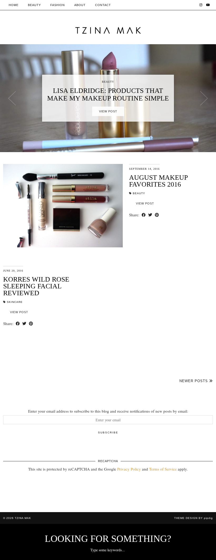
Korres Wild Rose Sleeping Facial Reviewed (36, 286)
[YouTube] (208, 5)
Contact (103, 5)
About (80, 5)
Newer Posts (194, 381)
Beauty (34, 5)
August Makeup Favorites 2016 (158, 181)
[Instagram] (201, 5)
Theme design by (193, 518)
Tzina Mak (23, 518)
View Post (108, 111)
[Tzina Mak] (108, 30)
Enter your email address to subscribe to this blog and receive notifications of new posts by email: (108, 411)
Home (13, 5)
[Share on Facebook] (143, 215)
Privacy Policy (129, 469)
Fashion (57, 5)
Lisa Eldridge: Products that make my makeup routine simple (108, 94)
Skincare (15, 302)
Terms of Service (163, 469)
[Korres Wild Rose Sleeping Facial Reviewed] (153, 307)
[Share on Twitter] (150, 215)
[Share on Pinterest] (157, 215)
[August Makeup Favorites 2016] (63, 205)
